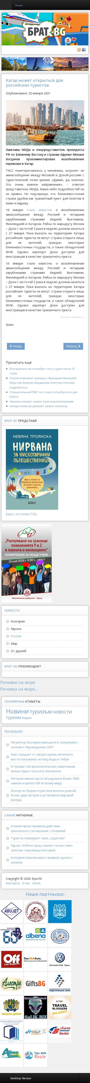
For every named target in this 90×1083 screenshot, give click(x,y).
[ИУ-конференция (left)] (26, 563)
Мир (14, 644)
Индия (26, 718)
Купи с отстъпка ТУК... (22, 514)
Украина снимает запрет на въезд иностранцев (41, 401)
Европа (16, 629)
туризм (13, 717)
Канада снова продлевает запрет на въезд (38, 406)
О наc (26, 883)
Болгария (18, 621)
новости (62, 711)
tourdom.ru (78, 317)
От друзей (18, 651)
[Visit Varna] (45, 64)
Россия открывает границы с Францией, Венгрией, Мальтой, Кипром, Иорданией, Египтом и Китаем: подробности (43, 382)
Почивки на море (17, 682)
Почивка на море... (19, 689)
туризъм (41, 711)
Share (10, 325)
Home (36, 883)
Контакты (13, 883)
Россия (16, 636)
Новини (17, 711)
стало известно (39, 210)
